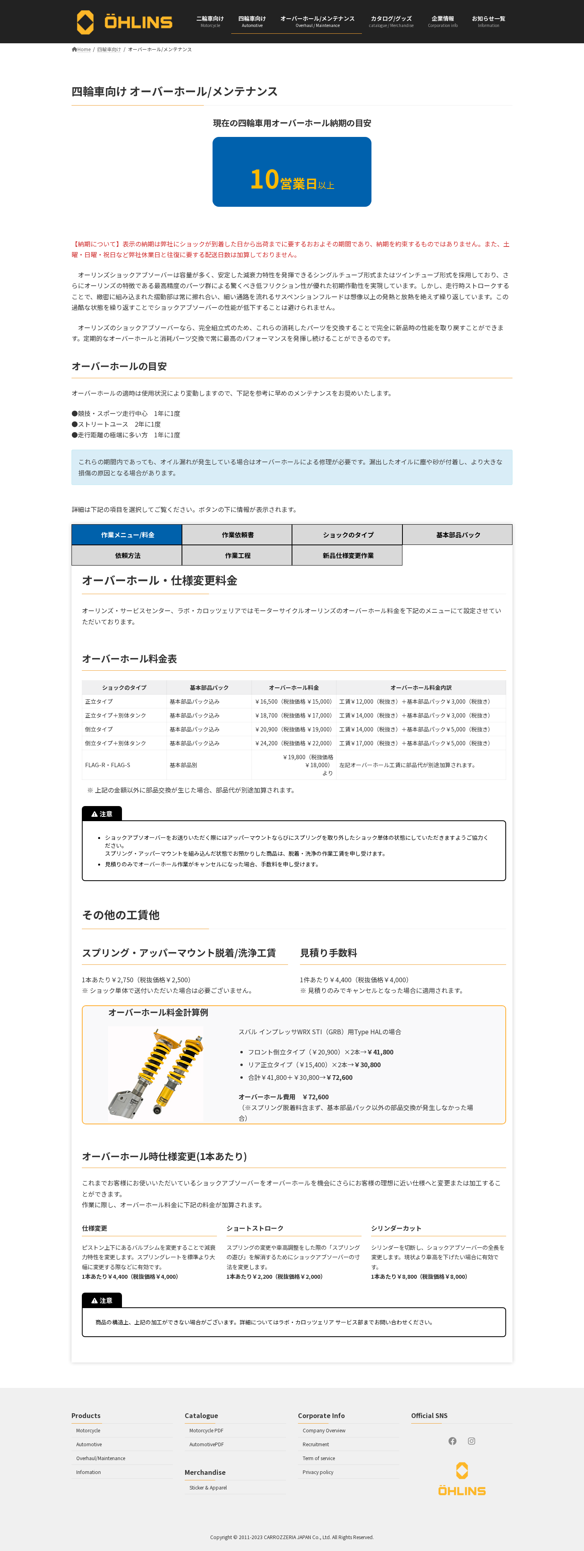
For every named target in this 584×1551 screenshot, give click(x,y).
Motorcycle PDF (206, 1430)
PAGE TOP (563, 1532)
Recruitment (316, 1444)
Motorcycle (88, 1430)
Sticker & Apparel (208, 1487)
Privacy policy (318, 1471)
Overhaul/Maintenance (100, 1458)
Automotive (89, 1444)
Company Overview (324, 1430)
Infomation (88, 1471)
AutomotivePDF (207, 1444)
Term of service (319, 1458)
